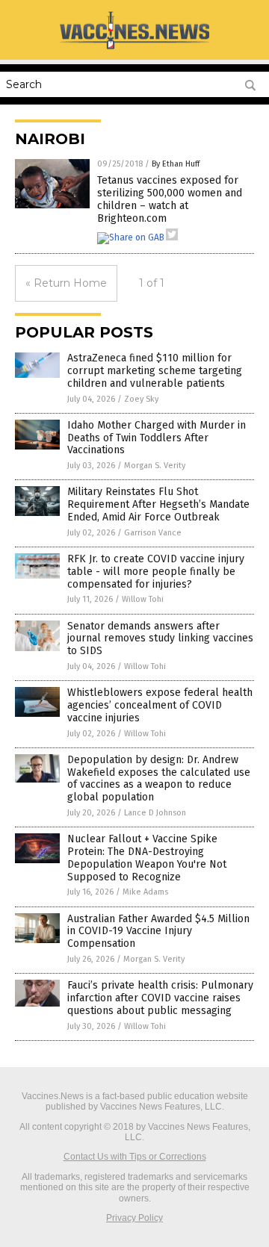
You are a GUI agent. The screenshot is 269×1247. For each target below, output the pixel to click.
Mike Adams (145, 892)
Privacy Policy (134, 1218)
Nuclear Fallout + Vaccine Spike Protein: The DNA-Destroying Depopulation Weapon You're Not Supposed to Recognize (146, 858)
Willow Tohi (143, 599)
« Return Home (66, 283)
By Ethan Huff (176, 164)
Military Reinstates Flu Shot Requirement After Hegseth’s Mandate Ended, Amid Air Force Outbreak (158, 504)
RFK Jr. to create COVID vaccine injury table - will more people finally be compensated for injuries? (155, 572)
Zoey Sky (141, 399)
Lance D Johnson (155, 813)
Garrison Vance (153, 533)
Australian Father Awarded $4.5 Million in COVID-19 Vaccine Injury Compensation (158, 931)
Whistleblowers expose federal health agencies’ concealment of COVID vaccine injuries (160, 705)
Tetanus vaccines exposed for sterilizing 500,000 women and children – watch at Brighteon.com (169, 199)
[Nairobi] (134, 48)
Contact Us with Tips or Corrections (135, 1156)
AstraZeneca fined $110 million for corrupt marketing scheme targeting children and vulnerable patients (154, 371)
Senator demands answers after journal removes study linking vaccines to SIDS (160, 639)
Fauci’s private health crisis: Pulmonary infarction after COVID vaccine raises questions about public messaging (160, 998)
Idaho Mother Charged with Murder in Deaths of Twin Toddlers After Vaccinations (156, 438)
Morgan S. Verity (154, 465)
